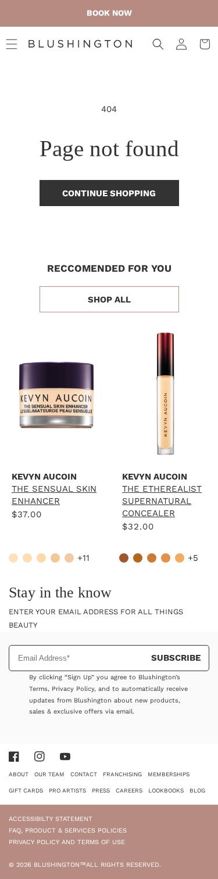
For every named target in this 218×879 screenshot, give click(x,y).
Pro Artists (67, 790)
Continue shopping (109, 193)
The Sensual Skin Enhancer (54, 495)
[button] (11, 44)
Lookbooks (166, 790)
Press (101, 790)
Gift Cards (26, 790)
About (18, 774)
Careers (129, 790)
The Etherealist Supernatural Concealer (162, 501)
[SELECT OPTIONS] (55, 449)
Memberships (169, 774)
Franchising (122, 774)
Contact (83, 774)
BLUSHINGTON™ (60, 865)
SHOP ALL (109, 299)
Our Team (49, 774)
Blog (197, 790)
